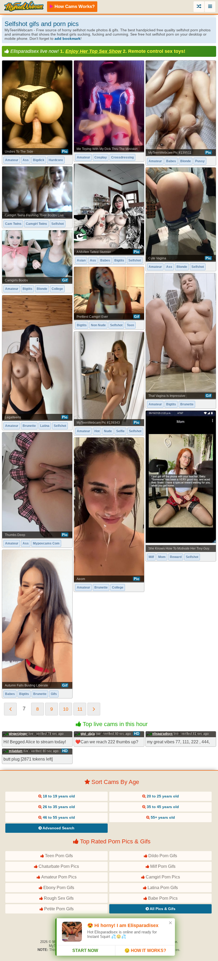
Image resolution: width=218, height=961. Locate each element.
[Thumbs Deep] (37, 485)
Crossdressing (122, 157)
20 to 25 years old (162, 796)
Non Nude (98, 325)
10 (65, 709)
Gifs (54, 694)
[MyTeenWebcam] (24, 6)
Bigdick (38, 160)
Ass (26, 160)
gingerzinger (18, 734)
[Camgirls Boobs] (37, 256)
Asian (81, 260)
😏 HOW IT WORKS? (145, 950)
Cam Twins (13, 224)
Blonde (185, 161)
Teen (130, 325)
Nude (108, 431)
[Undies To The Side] (37, 107)
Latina (44, 426)
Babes (171, 161)
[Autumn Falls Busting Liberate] (37, 619)
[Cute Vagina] (181, 214)
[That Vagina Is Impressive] (181, 335)
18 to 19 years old (58, 796)
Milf (151, 557)
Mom (162, 557)
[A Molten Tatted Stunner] (109, 209)
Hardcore (56, 160)
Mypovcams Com (46, 543)
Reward (176, 557)
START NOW (85, 950)
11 (79, 709)
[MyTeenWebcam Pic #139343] (109, 378)
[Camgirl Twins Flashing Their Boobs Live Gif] (37, 192)
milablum (16, 751)
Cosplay (100, 157)
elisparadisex (162, 734)
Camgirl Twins (36, 224)
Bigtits (119, 260)
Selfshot (134, 260)
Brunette (187, 404)
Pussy (200, 161)
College (57, 289)
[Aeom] (109, 509)
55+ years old (162, 817)
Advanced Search (58, 828)
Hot (97, 431)
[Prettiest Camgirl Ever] (109, 293)
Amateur (11, 160)
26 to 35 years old (58, 807)
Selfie (120, 431)
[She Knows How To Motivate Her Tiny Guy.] (181, 481)
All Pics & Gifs (162, 909)
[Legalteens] (37, 357)
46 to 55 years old (58, 817)
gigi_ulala (88, 734)
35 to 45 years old (162, 807)
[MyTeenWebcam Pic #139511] (181, 108)
